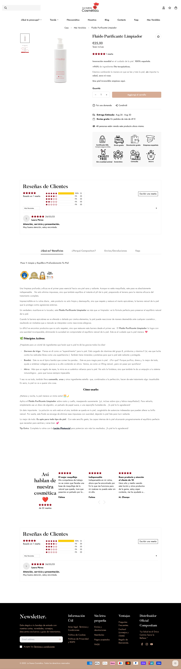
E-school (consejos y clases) (124, 632)
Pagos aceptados (102, 639)
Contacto (122, 19)
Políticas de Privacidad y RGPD (78, 640)
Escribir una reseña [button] (148, 193)
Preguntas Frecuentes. (124, 624)
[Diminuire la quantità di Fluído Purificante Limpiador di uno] (95, 95)
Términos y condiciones (44, 646)
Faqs (136, 19)
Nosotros (92, 19)
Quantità (96, 88)
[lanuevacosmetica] (90, 8)
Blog (107, 19)
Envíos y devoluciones (100, 628)
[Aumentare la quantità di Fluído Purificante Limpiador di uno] (106, 95)
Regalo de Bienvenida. (124, 641)
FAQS (97, 644)
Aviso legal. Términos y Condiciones (78, 628)
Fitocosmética (73, 19)
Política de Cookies (76, 634)
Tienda (53, 19)
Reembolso (99, 634)
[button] (99, 53)
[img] (38, 216)
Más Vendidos (80, 27)
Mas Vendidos (153, 19)
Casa (67, 27)
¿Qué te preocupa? (30, 19)
